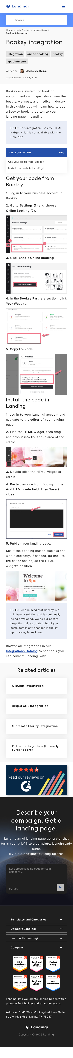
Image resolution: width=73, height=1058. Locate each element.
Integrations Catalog (22, 651)
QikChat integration (28, 686)
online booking (37, 54)
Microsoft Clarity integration (35, 726)
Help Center (23, 30)
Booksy (58, 54)
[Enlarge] (62, 220)
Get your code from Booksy (26, 161)
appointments (17, 61)
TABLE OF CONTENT (20, 152)
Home (9, 30)
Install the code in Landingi (25, 168)
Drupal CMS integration (30, 706)
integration (15, 54)
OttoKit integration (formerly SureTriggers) (35, 748)
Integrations (40, 30)
